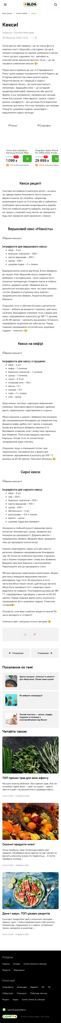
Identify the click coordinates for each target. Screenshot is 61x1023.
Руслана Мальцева (24, 32)
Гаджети (34, 987)
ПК (43, 987)
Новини (6, 964)
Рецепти (6, 970)
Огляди (16, 964)
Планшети (22, 993)
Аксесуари (22, 987)
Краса (15, 999)
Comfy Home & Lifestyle (35, 964)
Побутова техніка (38, 993)
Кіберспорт (7, 993)
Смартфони (7, 987)
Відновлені (19, 970)
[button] (5, 5)
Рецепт (5, 999)
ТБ (49, 987)
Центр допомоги (17, 1009)
